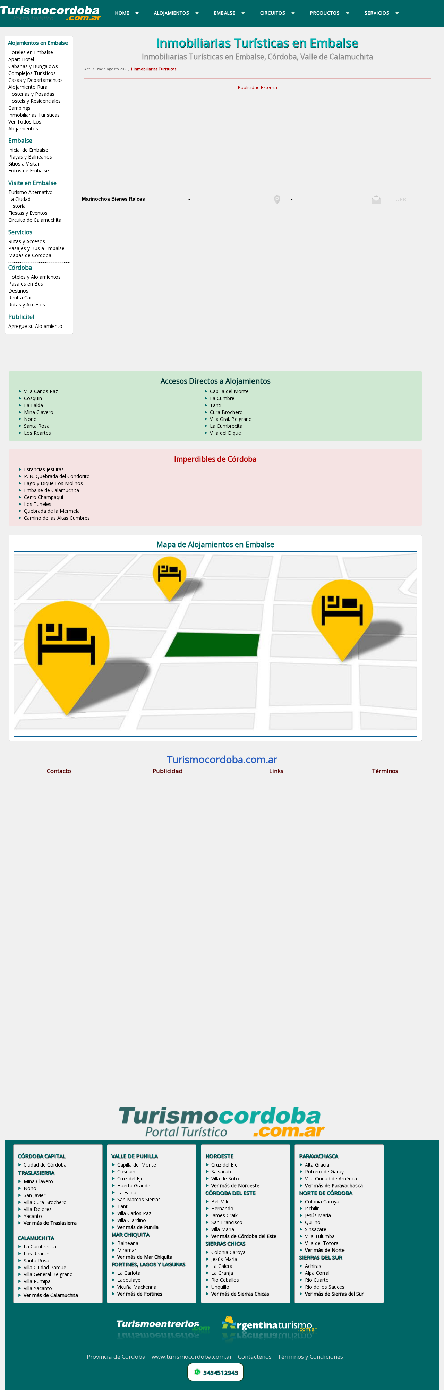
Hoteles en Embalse (30, 52)
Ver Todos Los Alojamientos (24, 125)
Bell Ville (220, 1201)
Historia (17, 206)
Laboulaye (128, 1280)
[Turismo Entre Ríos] (163, 1349)
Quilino (313, 1222)
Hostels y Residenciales (34, 101)
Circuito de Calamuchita (34, 220)
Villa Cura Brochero (45, 1202)
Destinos (18, 290)
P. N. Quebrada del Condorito (57, 476)
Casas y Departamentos (35, 80)
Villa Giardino (131, 1220)
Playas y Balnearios (30, 156)
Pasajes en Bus (25, 283)
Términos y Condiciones (310, 1357)
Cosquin (33, 398)
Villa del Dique (225, 433)
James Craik (224, 1215)
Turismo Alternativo (30, 192)
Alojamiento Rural (28, 87)
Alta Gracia (317, 1164)
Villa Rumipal (38, 1281)
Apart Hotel (21, 59)
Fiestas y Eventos (28, 213)
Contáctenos (255, 1357)
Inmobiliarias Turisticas (34, 114)
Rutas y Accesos (26, 241)
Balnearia (127, 1243)
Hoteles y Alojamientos (34, 276)
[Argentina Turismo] (268, 1349)
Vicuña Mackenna (136, 1286)
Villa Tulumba (320, 1236)
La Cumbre (222, 398)
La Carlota (128, 1273)
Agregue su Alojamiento (35, 326)
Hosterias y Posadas (31, 94)
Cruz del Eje (130, 1178)
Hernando (222, 1208)
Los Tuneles (37, 504)
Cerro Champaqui (43, 497)
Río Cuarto (317, 1280)
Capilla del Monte (229, 391)
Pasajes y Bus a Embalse (36, 248)
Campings (19, 107)
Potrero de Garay (324, 1171)
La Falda (33, 405)
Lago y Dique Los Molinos (53, 483)
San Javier (34, 1195)
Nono (30, 419)
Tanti (215, 405)
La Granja (222, 1273)
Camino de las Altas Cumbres (57, 518)
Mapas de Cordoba (29, 255)
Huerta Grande (133, 1185)
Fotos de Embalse (28, 170)
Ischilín (312, 1208)
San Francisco (226, 1222)
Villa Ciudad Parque (45, 1267)
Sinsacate (315, 1229)
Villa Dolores (38, 1209)
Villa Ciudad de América (331, 1178)
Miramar (126, 1250)
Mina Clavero (38, 412)
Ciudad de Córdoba (45, 1164)
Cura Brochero (226, 412)
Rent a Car (20, 297)
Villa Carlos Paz (41, 391)
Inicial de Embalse (28, 149)
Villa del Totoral (322, 1243)
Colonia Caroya (228, 1252)
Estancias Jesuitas (44, 469)
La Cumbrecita (226, 426)
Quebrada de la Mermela (52, 511)
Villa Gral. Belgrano (231, 419)
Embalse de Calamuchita (51, 490)
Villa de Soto (225, 1178)
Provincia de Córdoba (116, 1357)
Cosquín (126, 1171)
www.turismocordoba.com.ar (192, 1357)
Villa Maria (222, 1229)
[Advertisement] (261, 139)
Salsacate (222, 1171)
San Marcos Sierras (139, 1199)
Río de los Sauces (324, 1286)
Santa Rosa (37, 426)
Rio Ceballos (225, 1280)
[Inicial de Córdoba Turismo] (51, 20)
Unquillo (220, 1286)
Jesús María (224, 1259)
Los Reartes (37, 433)
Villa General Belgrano (48, 1274)
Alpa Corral (317, 1273)
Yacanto (33, 1216)
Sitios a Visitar (24, 163)
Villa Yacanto (38, 1288)
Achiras (313, 1266)
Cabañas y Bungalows (33, 66)
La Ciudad (19, 199)
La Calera (221, 1266)
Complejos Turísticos (32, 73)
